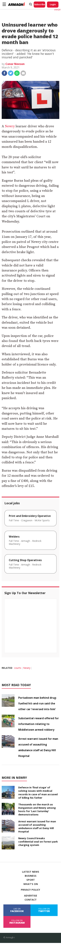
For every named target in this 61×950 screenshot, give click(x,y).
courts (17, 667)
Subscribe (39, 4)
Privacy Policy (30, 890)
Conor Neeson (15, 64)
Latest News (30, 872)
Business (30, 876)
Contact (31, 900)
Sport (30, 880)
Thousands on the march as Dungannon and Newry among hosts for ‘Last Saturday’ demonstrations (37, 809)
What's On (30, 884)
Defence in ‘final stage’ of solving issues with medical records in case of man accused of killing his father (38, 792)
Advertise (30, 895)
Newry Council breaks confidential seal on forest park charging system (38, 842)
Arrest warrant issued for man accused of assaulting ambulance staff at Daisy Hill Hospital (37, 826)
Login (53, 4)
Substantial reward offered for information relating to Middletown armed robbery (38, 724)
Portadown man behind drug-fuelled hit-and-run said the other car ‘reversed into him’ (37, 703)
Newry (10, 126)
